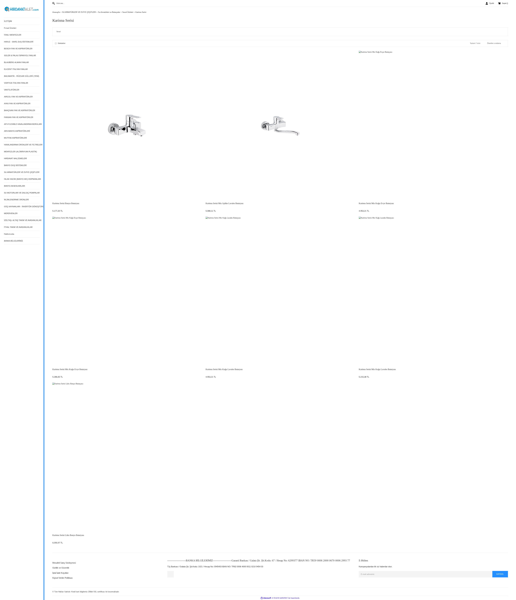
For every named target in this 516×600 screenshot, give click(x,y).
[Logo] (22, 9)
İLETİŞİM (8, 21)
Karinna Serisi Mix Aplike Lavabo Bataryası (224, 203)
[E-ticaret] (280, 598)
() (505, 3)
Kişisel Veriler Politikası (62, 578)
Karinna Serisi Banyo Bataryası (65, 203)
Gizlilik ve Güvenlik (60, 568)
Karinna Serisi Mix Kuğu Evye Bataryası (376, 203)
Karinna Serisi (140, 12)
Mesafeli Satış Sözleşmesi (64, 563)
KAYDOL (500, 574)
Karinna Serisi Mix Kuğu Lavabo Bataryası (224, 369)
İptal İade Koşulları (60, 573)
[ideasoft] (266, 598)
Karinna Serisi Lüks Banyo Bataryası (68, 535)
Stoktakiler (61, 43)
